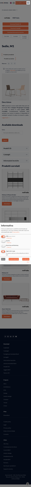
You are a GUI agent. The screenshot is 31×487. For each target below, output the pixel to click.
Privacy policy (15, 232)
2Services (9, 238)
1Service (8, 242)
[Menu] (28, 2)
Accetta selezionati (13, 259)
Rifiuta (3, 259)
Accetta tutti (26, 259)
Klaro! (28, 262)
